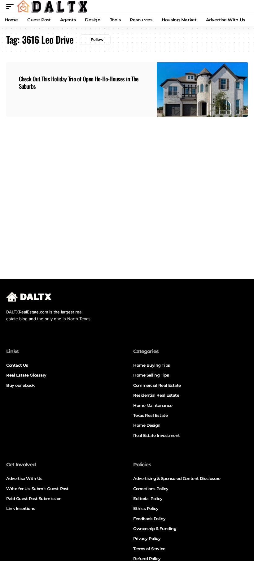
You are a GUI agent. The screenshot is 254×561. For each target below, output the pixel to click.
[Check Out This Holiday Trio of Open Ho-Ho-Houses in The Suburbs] (202, 89)
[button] (11, 6)
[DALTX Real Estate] (52, 6)
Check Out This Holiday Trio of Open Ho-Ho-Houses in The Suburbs (78, 82)
